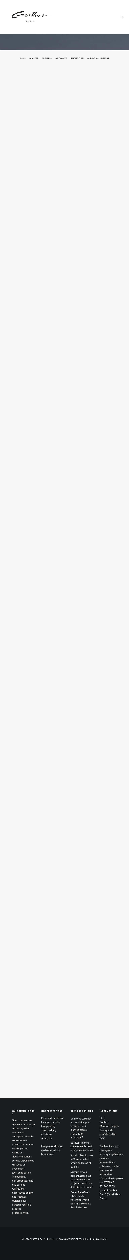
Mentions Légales (109, 1126)
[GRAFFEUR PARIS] (31, 17)
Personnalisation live (52, 1118)
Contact (104, 1122)
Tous (23, 58)
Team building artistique (48, 1132)
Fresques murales (50, 1122)
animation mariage (98, 58)
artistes (47, 58)
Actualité (61, 58)
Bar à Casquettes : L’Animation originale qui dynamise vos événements (54, 966)
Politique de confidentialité (108, 1132)
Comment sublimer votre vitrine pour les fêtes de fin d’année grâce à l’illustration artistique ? (62, 145)
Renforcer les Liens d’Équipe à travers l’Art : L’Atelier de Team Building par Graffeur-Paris (63, 863)
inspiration (77, 58)
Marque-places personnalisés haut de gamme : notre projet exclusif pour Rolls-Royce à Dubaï (64, 452)
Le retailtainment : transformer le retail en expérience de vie (49, 248)
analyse (33, 58)
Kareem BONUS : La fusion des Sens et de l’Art (38, 1068)
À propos (46, 1138)
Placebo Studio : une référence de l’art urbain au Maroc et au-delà (52, 349)
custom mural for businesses (50, 1152)
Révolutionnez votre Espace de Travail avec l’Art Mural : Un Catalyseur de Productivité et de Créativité (57, 759)
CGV (102, 1138)
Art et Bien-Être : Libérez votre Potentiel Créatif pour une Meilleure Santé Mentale (62, 555)
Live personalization (52, 1146)
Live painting (48, 1126)
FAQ (102, 1118)
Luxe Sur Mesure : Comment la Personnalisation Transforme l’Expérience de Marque (62, 657)
